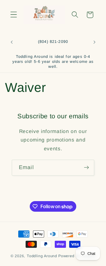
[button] (13, 14)
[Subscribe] (86, 168)
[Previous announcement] (11, 42)
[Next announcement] (94, 42)
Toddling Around (42, 256)
